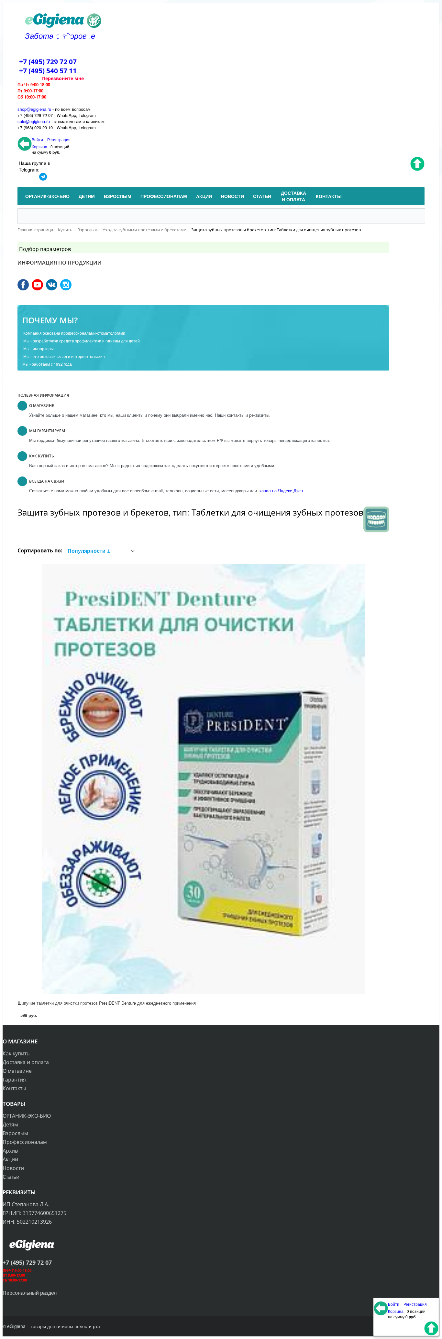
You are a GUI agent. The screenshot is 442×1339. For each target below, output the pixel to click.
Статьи (11, 1176)
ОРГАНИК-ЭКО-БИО (27, 1115)
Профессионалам (25, 1141)
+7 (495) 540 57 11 (48, 70)
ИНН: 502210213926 (27, 1221)
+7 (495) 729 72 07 (48, 61)
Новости (13, 1168)
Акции (10, 1159)
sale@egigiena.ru (33, 121)
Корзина (39, 146)
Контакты (14, 1088)
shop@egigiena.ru (34, 109)
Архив (10, 1150)
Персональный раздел (30, 1292)
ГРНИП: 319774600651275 (34, 1213)
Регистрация (59, 139)
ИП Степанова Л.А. (26, 1204)
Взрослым (15, 1133)
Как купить (16, 1053)
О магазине (17, 1070)
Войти (38, 139)
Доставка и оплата (26, 1062)
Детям (10, 1124)
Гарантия (14, 1079)
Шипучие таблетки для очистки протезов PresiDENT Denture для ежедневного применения (107, 1003)
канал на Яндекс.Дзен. (281, 490)
